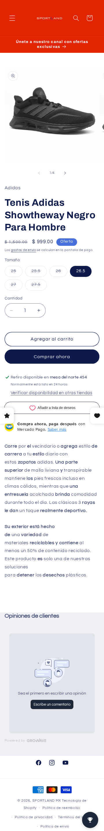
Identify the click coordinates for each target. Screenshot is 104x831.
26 (61, 272)
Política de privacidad (34, 817)
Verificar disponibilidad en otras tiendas (51, 393)
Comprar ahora (52, 356)
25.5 (39, 272)
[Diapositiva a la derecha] (65, 173)
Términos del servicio (76, 817)
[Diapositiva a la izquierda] (39, 173)
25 (17, 272)
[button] (12, 18)
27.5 (39, 286)
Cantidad (13, 298)
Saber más (57, 429)
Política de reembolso (61, 808)
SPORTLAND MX (46, 800)
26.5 (80, 271)
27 (17, 286)
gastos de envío (23, 250)
